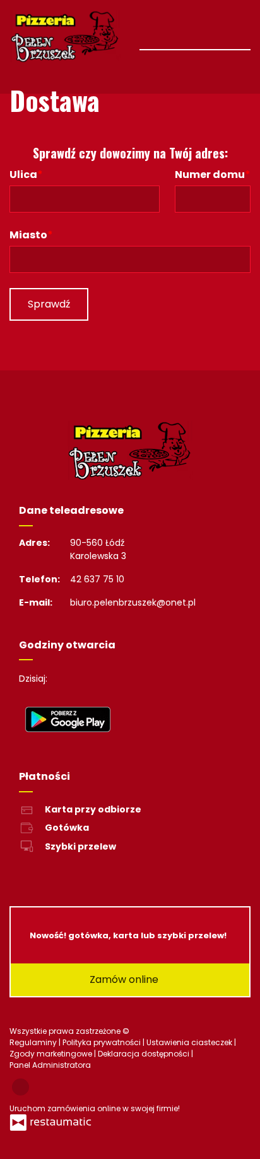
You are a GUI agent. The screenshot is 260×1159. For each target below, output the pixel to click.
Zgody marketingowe (51, 1053)
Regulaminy (34, 1042)
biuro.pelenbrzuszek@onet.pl (133, 602)
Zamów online (125, 979)
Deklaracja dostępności (144, 1053)
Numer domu (210, 174)
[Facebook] (20, 1087)
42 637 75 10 (97, 579)
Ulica (23, 174)
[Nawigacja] (239, 30)
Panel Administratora (50, 1065)
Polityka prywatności (102, 1042)
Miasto (28, 235)
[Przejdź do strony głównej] (65, 36)
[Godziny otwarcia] (98, 678)
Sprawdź (49, 304)
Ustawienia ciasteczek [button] (190, 1042)
